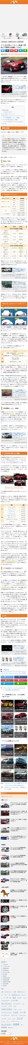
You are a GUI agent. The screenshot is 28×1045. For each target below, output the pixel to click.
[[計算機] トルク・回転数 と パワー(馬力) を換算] (5, 955)
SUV (14, 997)
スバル (14, 1006)
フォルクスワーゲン (22, 1015)
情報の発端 (5, 110)
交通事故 (5, 968)
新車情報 (5, 978)
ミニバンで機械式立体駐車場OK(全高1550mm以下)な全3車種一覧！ (18, 865)
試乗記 (4, 983)
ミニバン (3, 1021)
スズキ (10, 1006)
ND (10, 997)
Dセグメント (23, 994)
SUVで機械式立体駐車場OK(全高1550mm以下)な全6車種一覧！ (18, 871)
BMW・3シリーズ (11, 517)
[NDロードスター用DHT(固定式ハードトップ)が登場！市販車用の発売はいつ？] (5, 928)
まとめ (4, 123)
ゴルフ (23, 1003)
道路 (4, 985)
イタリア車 (14, 1000)
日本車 (24, 673)
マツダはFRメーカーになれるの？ (13, 121)
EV (1, 997)
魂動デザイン (10, 1027)
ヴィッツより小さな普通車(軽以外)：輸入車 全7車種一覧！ (18, 848)
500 (2, 992)
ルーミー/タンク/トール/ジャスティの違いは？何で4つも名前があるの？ (18, 943)
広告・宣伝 (5, 972)
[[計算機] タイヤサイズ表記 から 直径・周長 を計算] (5, 909)
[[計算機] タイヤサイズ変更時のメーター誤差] (5, 918)
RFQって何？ (7, 112)
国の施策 (5, 970)
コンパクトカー (17, 1003)
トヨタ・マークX (11, 513)
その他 (4, 964)
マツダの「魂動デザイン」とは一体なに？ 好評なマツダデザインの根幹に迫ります (18, 936)
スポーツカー (21, 671)
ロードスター (18, 673)
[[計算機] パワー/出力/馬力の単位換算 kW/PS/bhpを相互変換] (5, 893)
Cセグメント (16, 461)
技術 (4, 974)
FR (5, 671)
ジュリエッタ (4, 1006)
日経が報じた (4, 132)
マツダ (20, 1018)
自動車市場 (6, 669)
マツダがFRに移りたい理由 (10, 119)
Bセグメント (21, 992)
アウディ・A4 (12, 511)
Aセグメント (8, 992)
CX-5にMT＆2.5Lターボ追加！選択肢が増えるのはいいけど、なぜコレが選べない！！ (18, 813)
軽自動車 (4, 1027)
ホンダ (13, 1018)
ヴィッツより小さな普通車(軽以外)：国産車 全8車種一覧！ (18, 856)
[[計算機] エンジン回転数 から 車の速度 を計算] (5, 901)
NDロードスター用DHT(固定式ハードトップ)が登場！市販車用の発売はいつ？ (18, 927)
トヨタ (15, 1012)
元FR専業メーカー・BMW (11, 118)
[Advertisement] (14, 19)
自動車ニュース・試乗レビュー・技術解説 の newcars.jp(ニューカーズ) (14, 1042)
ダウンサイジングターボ (6, 1012)
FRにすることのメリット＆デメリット (13, 116)
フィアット (14, 1015)
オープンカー (6, 1003)
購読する (4, 793)
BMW (15, 992)
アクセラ (9, 671)
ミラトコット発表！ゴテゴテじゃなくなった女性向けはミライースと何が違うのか (18, 829)
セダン (15, 1009)
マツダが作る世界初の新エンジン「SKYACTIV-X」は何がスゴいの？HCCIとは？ (18, 838)
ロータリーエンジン (9, 673)
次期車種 (5, 979)
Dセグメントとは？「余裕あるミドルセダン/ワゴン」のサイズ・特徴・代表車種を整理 (18, 880)
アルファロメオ (5, 1000)
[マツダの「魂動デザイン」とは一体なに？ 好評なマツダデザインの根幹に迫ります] (5, 936)
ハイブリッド (5, 1015)
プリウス (9, 1018)
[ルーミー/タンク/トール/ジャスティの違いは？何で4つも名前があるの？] (5, 945)
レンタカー (5, 966)
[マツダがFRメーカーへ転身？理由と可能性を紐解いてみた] (21, 50)
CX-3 (2, 994)
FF (3, 671)
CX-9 (9, 994)
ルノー (8, 1021)
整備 (4, 976)
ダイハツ (20, 1009)
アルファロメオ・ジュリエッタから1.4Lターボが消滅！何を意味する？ (18, 804)
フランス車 (3, 1018)
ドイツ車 (22, 1012)
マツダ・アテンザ (11, 507)
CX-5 (6, 994)
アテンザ (14, 671)
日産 (21, 1024)
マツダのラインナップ (8, 114)
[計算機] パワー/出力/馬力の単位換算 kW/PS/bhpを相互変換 (18, 890)
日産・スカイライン (11, 515)
